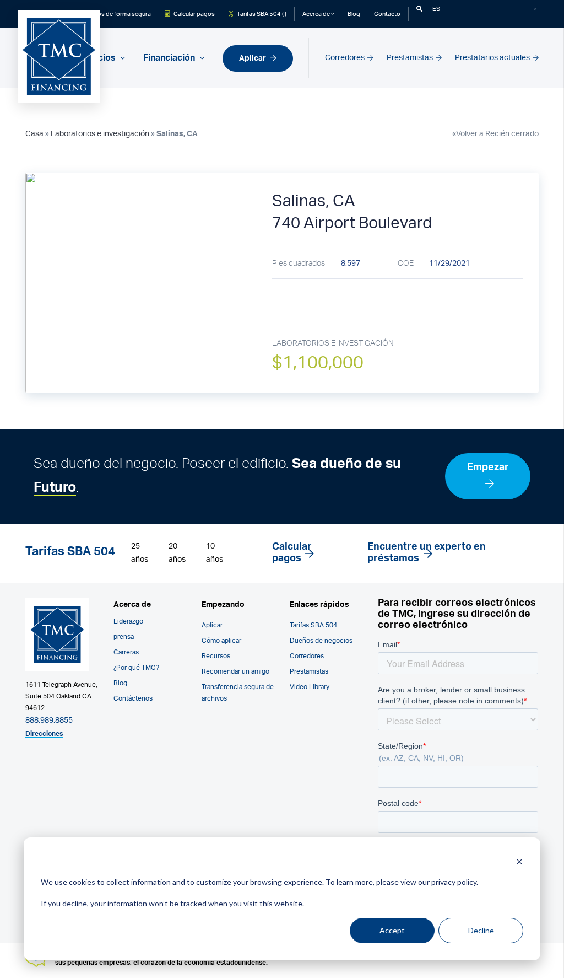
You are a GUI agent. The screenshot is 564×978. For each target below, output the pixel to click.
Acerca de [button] (316, 14)
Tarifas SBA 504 (313, 625)
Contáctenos (133, 698)
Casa (34, 134)
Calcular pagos (193, 14)
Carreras (126, 652)
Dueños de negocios (321, 640)
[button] (419, 9)
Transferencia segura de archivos (238, 693)
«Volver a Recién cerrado (495, 134)
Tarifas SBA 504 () (261, 14)
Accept (392, 930)
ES (436, 9)
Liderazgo (128, 621)
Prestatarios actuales (493, 57)
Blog (354, 14)
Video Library (309, 687)
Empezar (488, 467)
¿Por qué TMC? (136, 667)
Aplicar (253, 58)
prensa (123, 636)
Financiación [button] (170, 57)
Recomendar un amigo (235, 671)
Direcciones (44, 733)
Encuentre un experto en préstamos (426, 553)
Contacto (387, 14)
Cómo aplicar (221, 640)
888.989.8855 (49, 720)
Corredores (345, 57)
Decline (481, 930)
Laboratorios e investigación (100, 134)
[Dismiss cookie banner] (519, 861)
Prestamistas (411, 57)
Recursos (216, 656)
